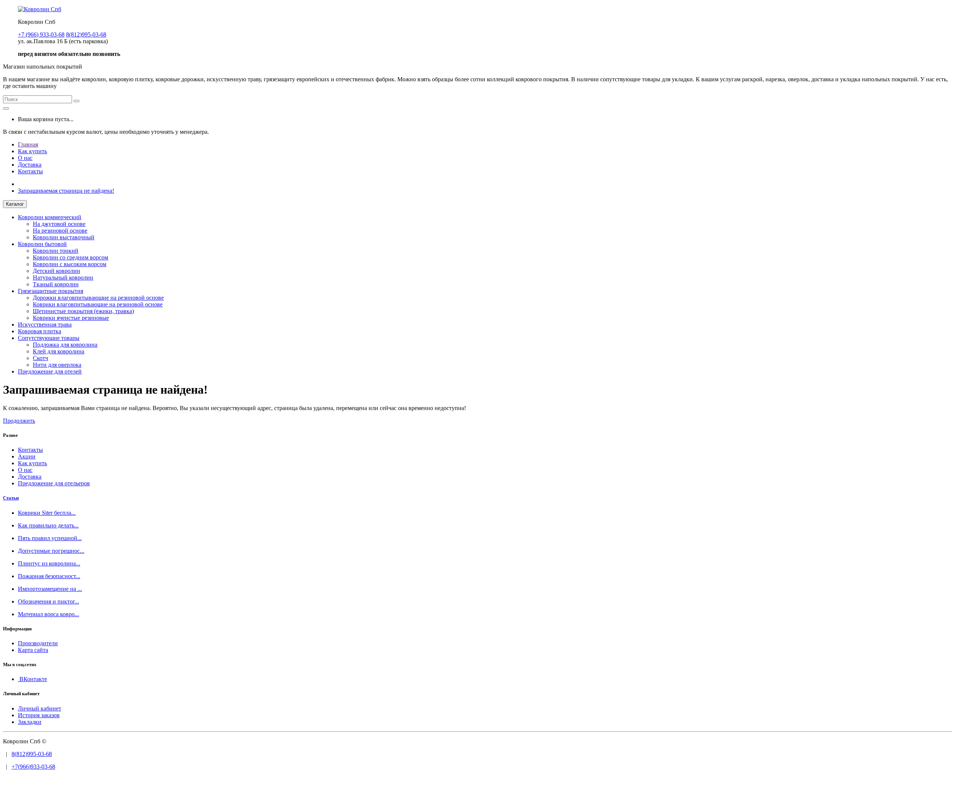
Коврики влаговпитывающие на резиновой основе (98, 304)
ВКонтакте (32, 679)
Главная (28, 144)
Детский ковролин (56, 271)
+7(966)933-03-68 (33, 766)
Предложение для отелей (50, 371)
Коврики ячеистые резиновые (71, 318)
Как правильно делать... (48, 525)
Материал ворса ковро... (48, 614)
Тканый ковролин (56, 284)
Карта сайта (33, 650)
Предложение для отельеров (54, 483)
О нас (25, 158)
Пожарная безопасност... (49, 576)
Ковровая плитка (39, 331)
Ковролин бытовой (42, 244)
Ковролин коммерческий (49, 217)
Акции (26, 456)
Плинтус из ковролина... (49, 563)
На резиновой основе (60, 230)
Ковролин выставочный (63, 237)
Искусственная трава (45, 324)
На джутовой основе (59, 224)
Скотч (40, 358)
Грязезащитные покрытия (50, 291)
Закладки (29, 722)
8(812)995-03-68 (32, 754)
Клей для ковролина (58, 351)
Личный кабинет (39, 708)
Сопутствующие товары (48, 338)
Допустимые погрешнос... (51, 551)
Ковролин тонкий (55, 251)
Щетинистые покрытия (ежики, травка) (83, 311)
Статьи (11, 498)
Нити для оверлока (57, 365)
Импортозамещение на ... (50, 589)
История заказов (39, 715)
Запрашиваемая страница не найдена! (66, 191)
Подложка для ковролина (65, 344)
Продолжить (19, 421)
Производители (38, 643)
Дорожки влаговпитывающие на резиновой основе (98, 297)
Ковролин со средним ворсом (70, 257)
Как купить (32, 151)
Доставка (29, 164)
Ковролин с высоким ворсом (69, 264)
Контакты (30, 171)
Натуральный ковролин (63, 277)
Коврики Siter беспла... (47, 513)
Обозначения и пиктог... (48, 601)
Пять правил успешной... (50, 538)
